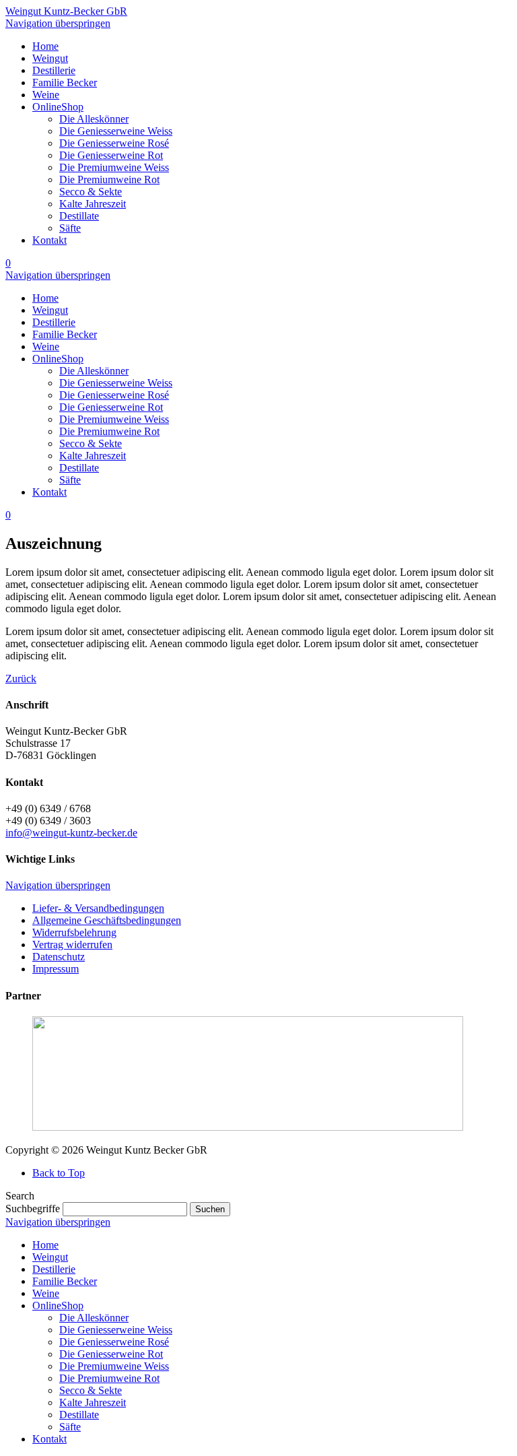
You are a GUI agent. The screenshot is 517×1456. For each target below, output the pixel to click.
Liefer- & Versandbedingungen (98, 908)
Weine (45, 1293)
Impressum (55, 968)
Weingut (50, 1257)
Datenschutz (58, 956)
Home (45, 1245)
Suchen (210, 1209)
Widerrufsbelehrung (74, 932)
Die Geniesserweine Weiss (115, 1329)
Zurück (20, 678)
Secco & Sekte (90, 1390)
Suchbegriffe (32, 1208)
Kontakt (49, 1439)
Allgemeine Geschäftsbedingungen (106, 920)
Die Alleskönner (94, 1317)
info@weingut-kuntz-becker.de (71, 832)
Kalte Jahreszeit (92, 1402)
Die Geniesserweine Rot (111, 1354)
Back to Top (58, 1173)
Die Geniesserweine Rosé (114, 1342)
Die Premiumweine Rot (109, 1378)
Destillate (79, 1414)
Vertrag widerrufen (72, 944)
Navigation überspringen (57, 23)
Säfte (70, 1426)
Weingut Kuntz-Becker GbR (66, 11)
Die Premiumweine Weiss (114, 1366)
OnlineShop (57, 1305)
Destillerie (53, 1269)
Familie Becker (64, 1281)
